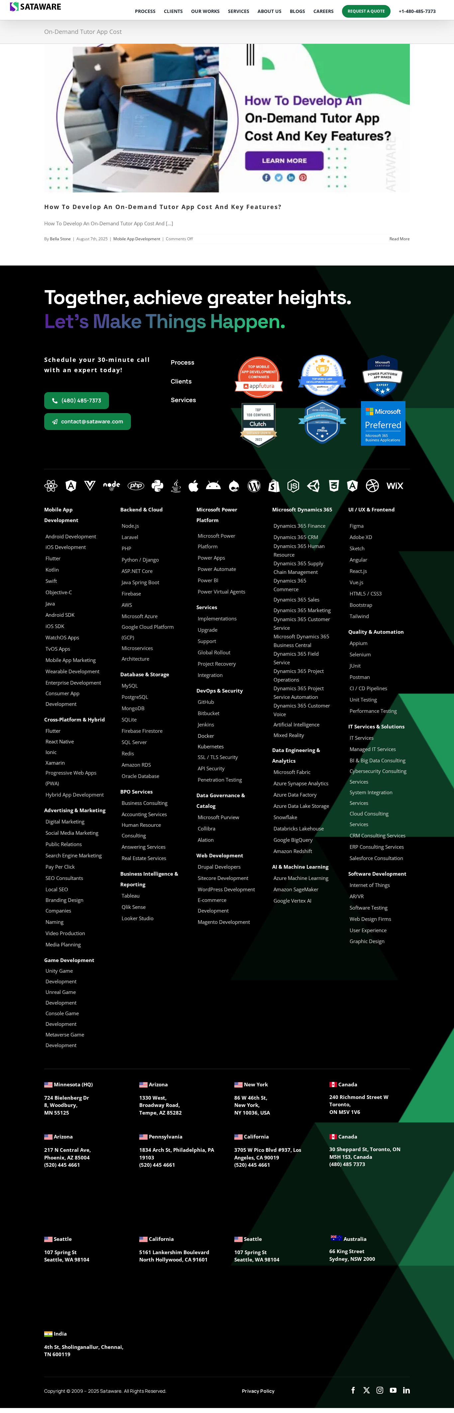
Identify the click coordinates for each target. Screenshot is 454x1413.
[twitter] (366, 1390)
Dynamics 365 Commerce (290, 585)
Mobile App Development (136, 239)
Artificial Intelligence (296, 724)
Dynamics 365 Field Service (296, 658)
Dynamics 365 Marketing (302, 610)
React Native (60, 741)
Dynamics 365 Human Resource (299, 550)
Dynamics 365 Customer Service (302, 623)
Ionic (51, 752)
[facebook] (353, 1390)
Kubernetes (211, 746)
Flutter (53, 730)
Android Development (71, 536)
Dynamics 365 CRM (296, 537)
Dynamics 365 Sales (296, 599)
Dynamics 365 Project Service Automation (299, 692)
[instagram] (380, 1390)
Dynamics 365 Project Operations (299, 675)
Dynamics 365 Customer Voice (302, 709)
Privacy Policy (258, 1391)
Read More (400, 239)
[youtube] (393, 1390)
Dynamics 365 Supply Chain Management (298, 567)
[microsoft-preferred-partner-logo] (383, 403)
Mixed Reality (289, 735)
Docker (206, 735)
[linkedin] (406, 1390)
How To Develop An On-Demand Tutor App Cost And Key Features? (163, 207)
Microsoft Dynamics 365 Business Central (301, 640)
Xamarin (55, 762)
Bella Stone (60, 239)
